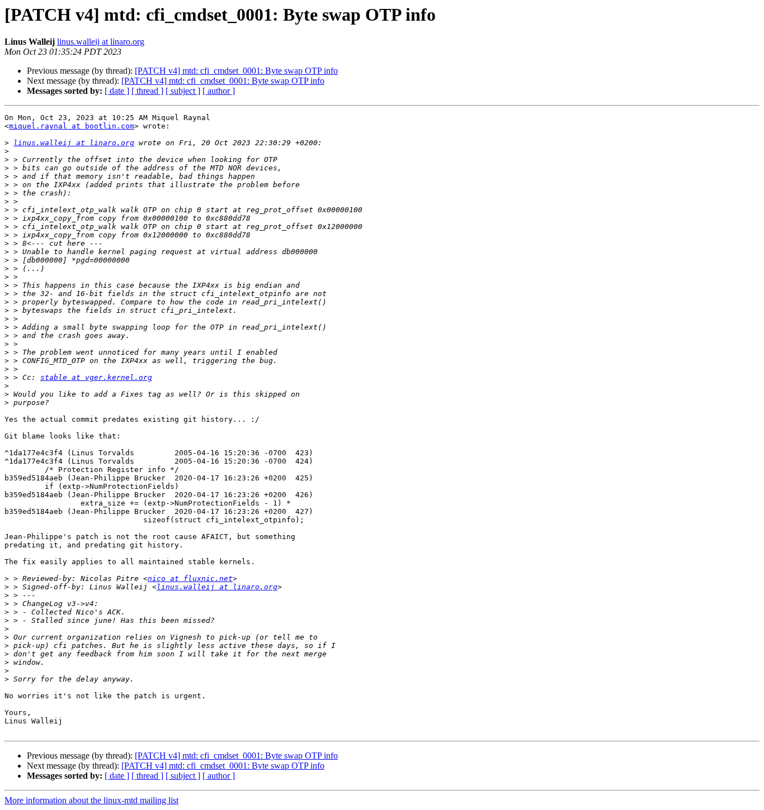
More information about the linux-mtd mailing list (91, 800)
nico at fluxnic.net (190, 578)
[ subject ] (183, 91)
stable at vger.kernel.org (96, 377)
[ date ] (117, 91)
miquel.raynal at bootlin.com (71, 126)
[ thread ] (147, 91)
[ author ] (218, 91)
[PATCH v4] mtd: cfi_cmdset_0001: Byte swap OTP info (236, 70)
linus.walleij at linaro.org (100, 41)
